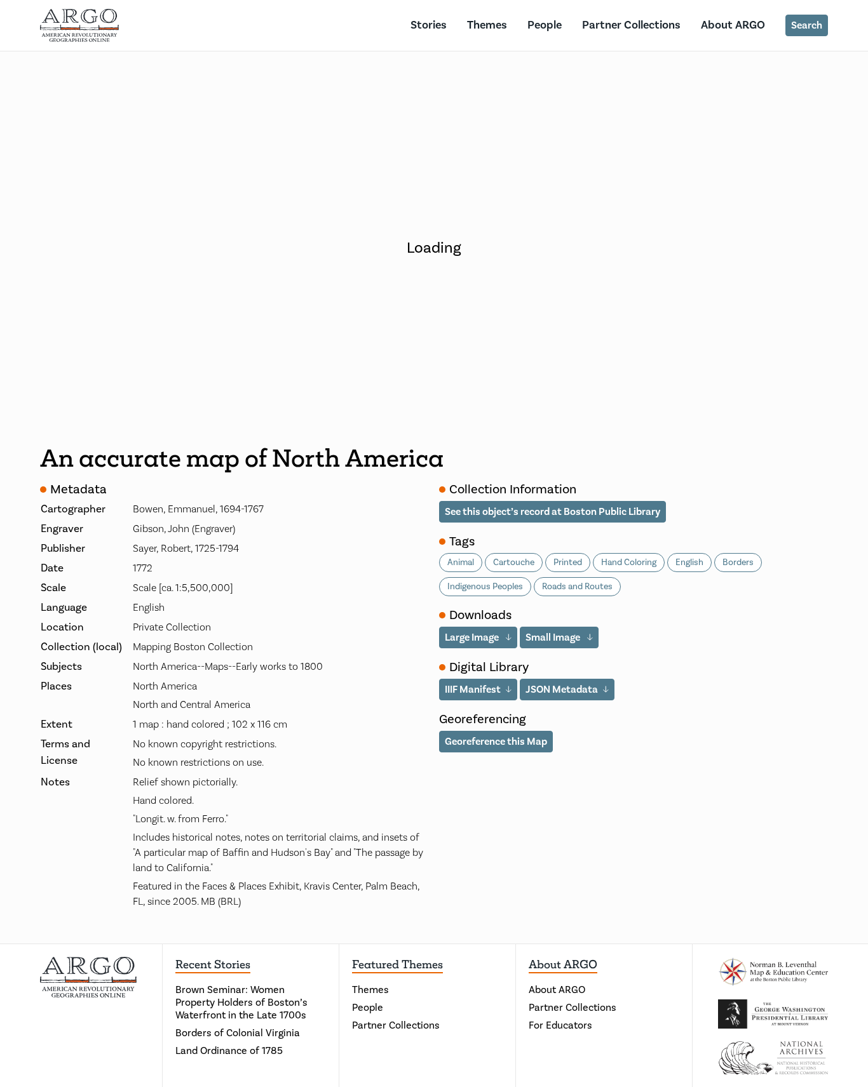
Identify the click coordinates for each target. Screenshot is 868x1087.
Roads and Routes (577, 586)
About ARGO (733, 25)
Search (806, 25)
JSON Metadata (562, 689)
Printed (567, 562)
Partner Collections (631, 25)
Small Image (554, 637)
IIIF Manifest (473, 689)
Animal (460, 562)
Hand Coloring (628, 562)
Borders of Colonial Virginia (237, 1033)
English (689, 562)
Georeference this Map (496, 741)
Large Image (473, 637)
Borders (738, 562)
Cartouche (513, 562)
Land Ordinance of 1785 (229, 1050)
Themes (487, 25)
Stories (428, 25)
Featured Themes (397, 964)
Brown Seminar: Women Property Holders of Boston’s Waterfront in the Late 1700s (241, 1003)
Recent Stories (212, 964)
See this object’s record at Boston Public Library (552, 511)
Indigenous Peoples (485, 586)
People (544, 25)
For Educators (560, 1025)
